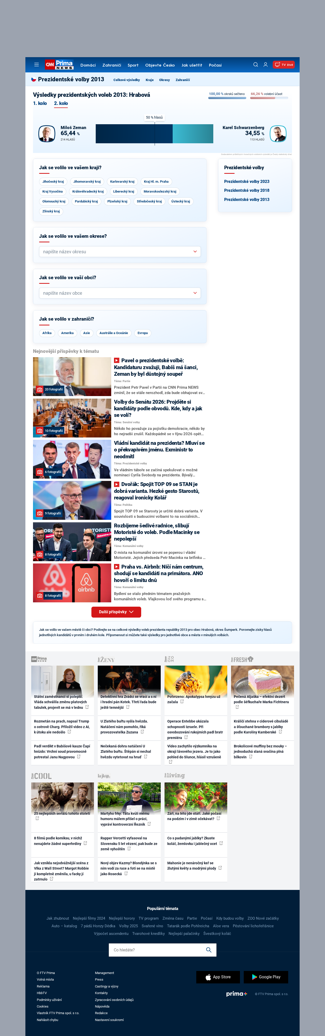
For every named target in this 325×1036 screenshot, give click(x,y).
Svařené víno (152, 926)
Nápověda (102, 1006)
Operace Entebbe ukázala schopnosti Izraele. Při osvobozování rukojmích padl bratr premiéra (195, 729)
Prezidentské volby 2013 (246, 199)
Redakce (101, 1013)
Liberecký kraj (123, 191)
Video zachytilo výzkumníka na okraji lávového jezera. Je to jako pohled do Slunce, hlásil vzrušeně (194, 751)
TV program (149, 918)
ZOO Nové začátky (263, 918)
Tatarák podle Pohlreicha (188, 926)
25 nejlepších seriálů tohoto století (62, 813)
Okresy (164, 80)
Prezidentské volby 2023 (246, 181)
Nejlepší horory (122, 918)
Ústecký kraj (180, 201)
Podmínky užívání (49, 1000)
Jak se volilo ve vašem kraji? (70, 167)
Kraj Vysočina (52, 191)
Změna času (172, 918)
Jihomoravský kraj (87, 181)
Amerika (67, 333)
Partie (192, 918)
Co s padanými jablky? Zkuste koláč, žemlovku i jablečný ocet (192, 840)
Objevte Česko (160, 66)
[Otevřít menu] (36, 64)
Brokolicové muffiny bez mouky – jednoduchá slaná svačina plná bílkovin (260, 751)
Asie (86, 333)
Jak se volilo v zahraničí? (66, 319)
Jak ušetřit (192, 66)
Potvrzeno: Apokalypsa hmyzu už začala (193, 699)
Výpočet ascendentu (111, 933)
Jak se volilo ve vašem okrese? (73, 236)
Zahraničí (111, 66)
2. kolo (61, 103)
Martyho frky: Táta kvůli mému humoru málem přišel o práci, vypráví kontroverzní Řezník (125, 818)
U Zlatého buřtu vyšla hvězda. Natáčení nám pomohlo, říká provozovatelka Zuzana (124, 726)
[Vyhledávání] (256, 64)
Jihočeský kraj (53, 181)
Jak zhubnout (57, 918)
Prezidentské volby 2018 (246, 190)
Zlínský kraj (51, 211)
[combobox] (118, 251)
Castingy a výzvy (106, 986)
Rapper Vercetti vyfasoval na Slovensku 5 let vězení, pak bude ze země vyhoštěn (129, 843)
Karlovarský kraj (122, 181)
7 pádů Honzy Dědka (98, 926)
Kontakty (101, 993)
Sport (133, 66)
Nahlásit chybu (47, 1020)
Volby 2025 (128, 926)
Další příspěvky (113, 611)
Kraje (150, 80)
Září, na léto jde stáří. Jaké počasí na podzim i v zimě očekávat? (194, 816)
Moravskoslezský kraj (160, 191)
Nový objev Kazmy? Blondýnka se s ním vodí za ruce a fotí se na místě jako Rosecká (129, 868)
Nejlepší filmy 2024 (89, 918)
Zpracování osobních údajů (114, 1000)
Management (104, 973)
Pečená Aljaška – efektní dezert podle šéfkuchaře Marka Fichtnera (261, 699)
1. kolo (40, 103)
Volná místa (45, 979)
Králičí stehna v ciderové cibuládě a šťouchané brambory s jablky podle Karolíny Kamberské (261, 726)
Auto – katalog (64, 926)
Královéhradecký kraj (88, 191)
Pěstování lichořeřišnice (253, 926)
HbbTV (42, 993)
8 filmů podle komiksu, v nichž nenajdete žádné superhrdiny (58, 840)
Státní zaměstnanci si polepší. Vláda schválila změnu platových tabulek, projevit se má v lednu (60, 702)
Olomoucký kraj (53, 201)
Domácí (88, 66)
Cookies (42, 1006)
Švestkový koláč (217, 933)
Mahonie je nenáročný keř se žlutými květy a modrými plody (192, 865)
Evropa (143, 333)
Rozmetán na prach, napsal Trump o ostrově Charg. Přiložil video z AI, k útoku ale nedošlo (62, 726)
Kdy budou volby (230, 918)
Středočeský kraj (149, 201)
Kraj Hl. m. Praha (156, 181)
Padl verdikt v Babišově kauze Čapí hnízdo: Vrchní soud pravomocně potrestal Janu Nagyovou (62, 751)
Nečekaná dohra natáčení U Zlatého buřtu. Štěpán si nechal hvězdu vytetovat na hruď (126, 751)
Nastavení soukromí (109, 1020)
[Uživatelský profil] (266, 64)
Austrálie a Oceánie (114, 333)
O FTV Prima (46, 973)
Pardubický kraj (86, 201)
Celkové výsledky (126, 80)
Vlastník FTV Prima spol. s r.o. (58, 1013)
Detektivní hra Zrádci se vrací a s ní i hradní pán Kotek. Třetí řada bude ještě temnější (128, 702)
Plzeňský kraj (117, 201)
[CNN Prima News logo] (59, 64)
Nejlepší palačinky (184, 933)
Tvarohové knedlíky (148, 933)
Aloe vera (221, 926)
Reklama (43, 986)
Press (99, 979)
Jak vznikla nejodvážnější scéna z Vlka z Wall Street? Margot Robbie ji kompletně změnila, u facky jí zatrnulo (61, 871)
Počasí (215, 66)
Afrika (47, 333)
